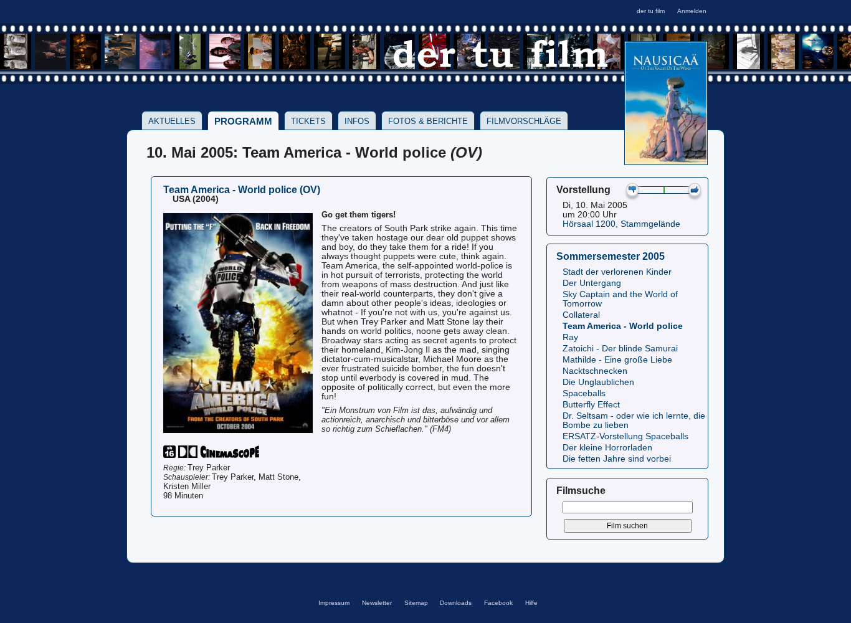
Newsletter (377, 602)
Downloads (456, 602)
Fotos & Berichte (428, 121)
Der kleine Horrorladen (607, 447)
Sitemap (416, 602)
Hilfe (531, 602)
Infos (357, 121)
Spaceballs (584, 393)
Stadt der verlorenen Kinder (617, 272)
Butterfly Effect (591, 404)
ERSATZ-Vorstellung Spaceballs (625, 436)
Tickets (308, 121)
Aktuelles (172, 121)
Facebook (498, 602)
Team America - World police (623, 326)
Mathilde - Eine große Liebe (617, 359)
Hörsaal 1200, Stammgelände (621, 224)
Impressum (333, 602)
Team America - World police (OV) (241, 189)
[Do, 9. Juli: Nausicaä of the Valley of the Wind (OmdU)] (666, 161)
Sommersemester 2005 (610, 256)
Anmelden (691, 10)
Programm (243, 121)
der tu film (651, 10)
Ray (570, 337)
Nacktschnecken (595, 371)
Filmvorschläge (524, 121)
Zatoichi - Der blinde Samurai (620, 348)
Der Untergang (592, 283)
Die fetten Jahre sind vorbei (617, 459)
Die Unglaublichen (598, 382)
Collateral (581, 315)
